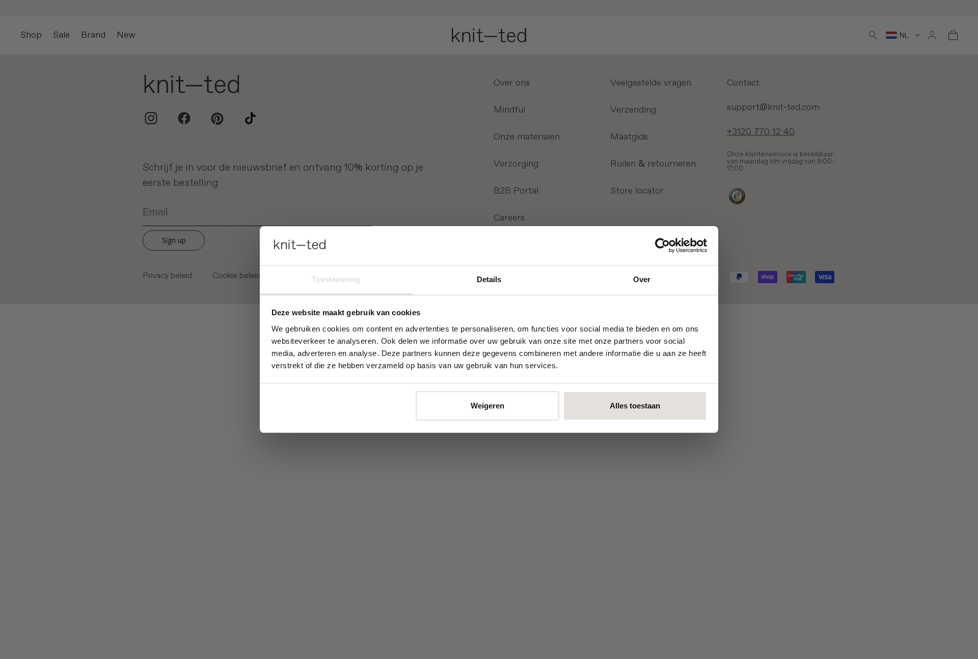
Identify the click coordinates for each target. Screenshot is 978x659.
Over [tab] (641, 279)
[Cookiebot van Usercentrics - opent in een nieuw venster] (662, 245)
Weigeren (487, 405)
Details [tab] (489, 279)
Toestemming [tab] (336, 279)
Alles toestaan (635, 405)
